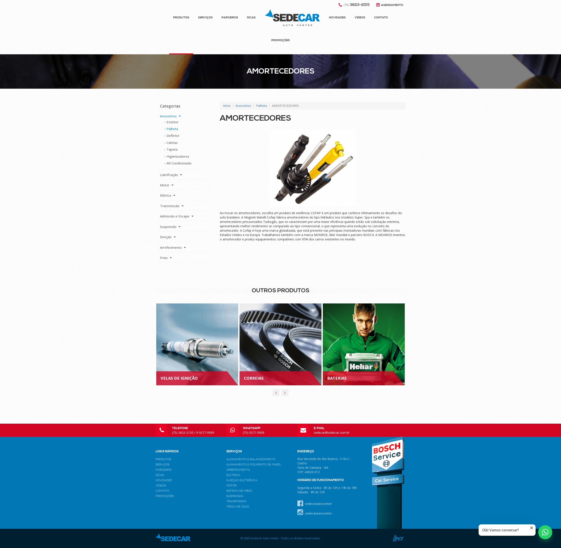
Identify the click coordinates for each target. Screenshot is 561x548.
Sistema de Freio (239, 491)
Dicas (251, 17)
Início (227, 106)
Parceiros (230, 17)
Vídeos (360, 17)
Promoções (280, 40)
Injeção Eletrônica (241, 480)
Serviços (205, 17)
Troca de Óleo (237, 506)
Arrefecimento (238, 470)
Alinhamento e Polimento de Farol (253, 464)
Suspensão (234, 496)
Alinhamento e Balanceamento (250, 459)
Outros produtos (280, 290)
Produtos (181, 17)
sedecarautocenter (318, 504)
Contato (381, 17)
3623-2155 (356, 4)
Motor (231, 485)
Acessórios (243, 106)
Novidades (337, 17)
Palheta (261, 106)
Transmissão (236, 501)
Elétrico (233, 475)
